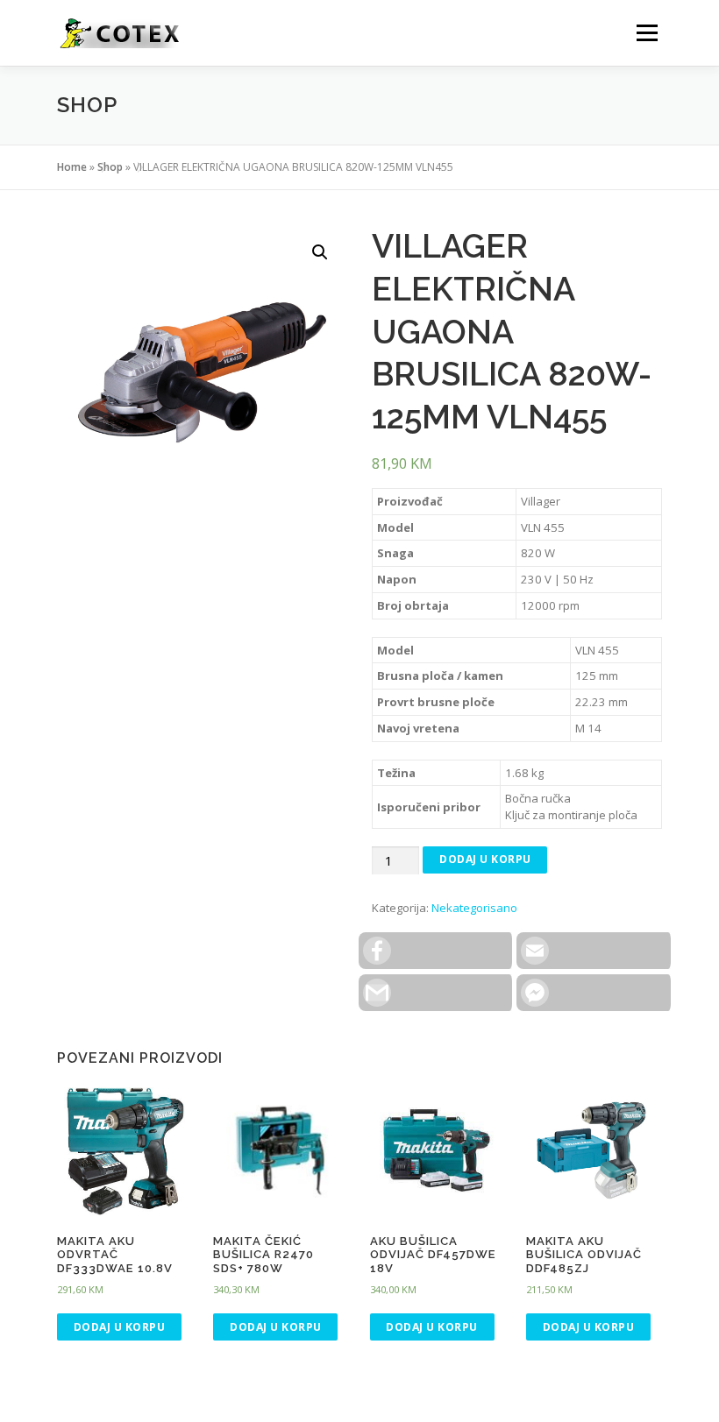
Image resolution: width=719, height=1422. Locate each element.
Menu (646, 32)
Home (72, 166)
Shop (110, 166)
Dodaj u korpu (485, 859)
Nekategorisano (474, 908)
